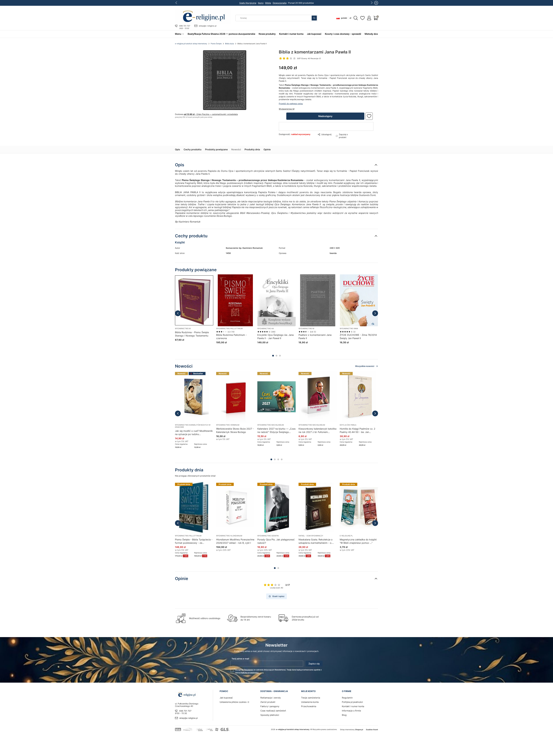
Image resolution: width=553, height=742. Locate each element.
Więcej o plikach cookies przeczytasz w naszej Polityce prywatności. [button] (243, 374)
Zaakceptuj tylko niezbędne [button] (264, 382)
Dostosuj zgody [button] (297, 382)
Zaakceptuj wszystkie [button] (326, 382)
